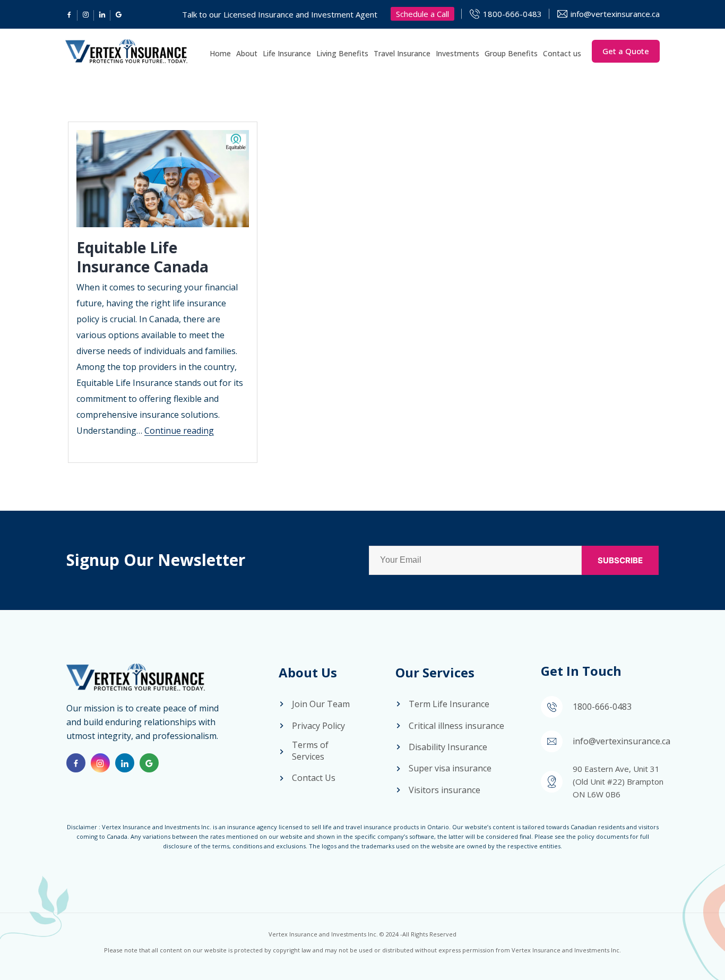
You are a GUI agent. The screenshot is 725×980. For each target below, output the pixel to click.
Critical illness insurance (456, 726)
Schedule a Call (422, 13)
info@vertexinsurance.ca (615, 13)
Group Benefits (511, 53)
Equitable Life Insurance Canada (142, 257)
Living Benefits (342, 53)
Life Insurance (287, 53)
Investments (457, 53)
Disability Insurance (448, 747)
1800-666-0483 (512, 13)
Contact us (562, 53)
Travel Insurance (402, 53)
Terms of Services (310, 750)
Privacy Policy (318, 726)
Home (220, 53)
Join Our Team (321, 704)
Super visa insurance (450, 768)
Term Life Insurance (449, 704)
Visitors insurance (444, 790)
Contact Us (313, 778)
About (246, 53)
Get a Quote (625, 51)
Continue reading (179, 430)
